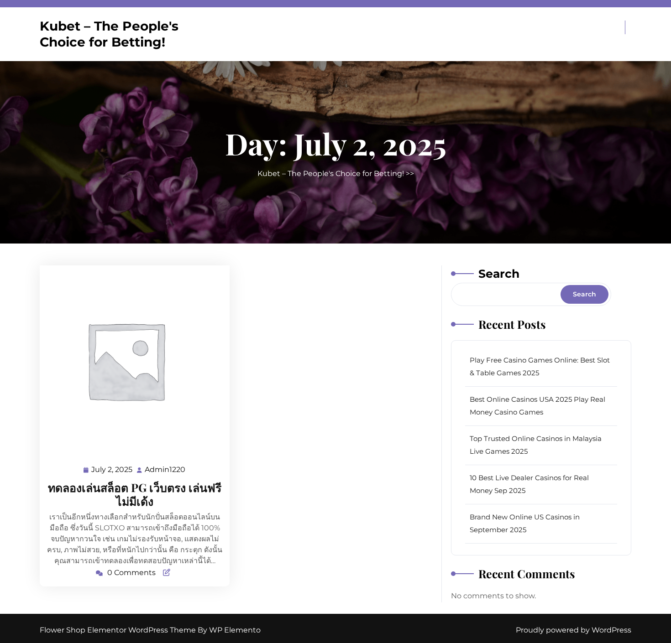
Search (498, 273)
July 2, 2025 (112, 470)
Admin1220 (165, 469)
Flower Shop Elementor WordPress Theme (119, 630)
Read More (131, 360)
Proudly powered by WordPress (573, 630)
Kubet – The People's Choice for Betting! (109, 34)
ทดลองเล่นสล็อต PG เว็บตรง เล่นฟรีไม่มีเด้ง (134, 494)
